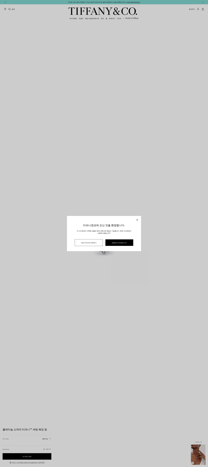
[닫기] (137, 220)
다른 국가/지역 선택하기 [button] (88, 243)
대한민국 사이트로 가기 (119, 243)
